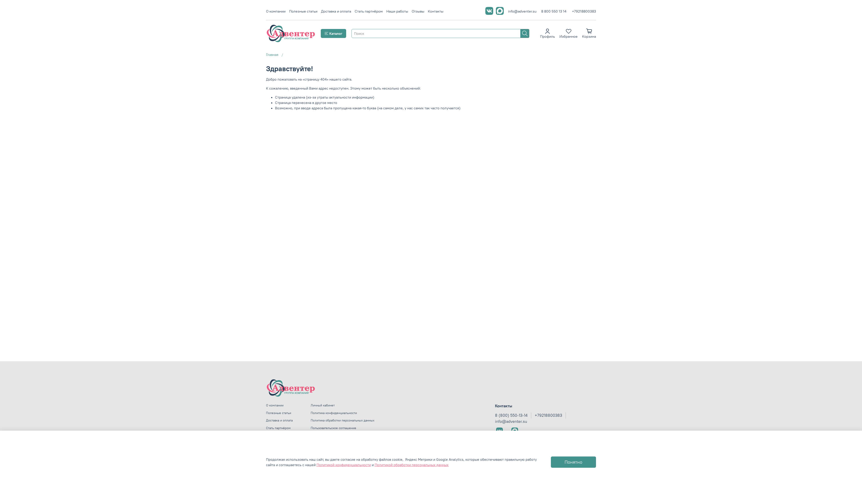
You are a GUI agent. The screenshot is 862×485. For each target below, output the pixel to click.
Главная (272, 54)
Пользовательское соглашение (333, 428)
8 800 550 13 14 (553, 11)
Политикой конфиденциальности (344, 465)
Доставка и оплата (336, 11)
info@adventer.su (522, 11)
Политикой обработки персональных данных (412, 465)
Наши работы (397, 11)
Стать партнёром (369, 11)
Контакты (435, 11)
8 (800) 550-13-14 (511, 415)
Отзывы (418, 11)
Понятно (573, 462)
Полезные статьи (303, 11)
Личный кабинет (323, 405)
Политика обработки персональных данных (342, 420)
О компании (276, 11)
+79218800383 (584, 11)
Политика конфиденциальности (334, 413)
